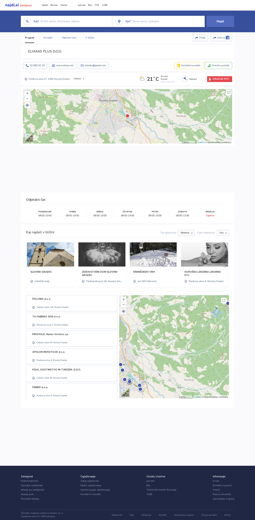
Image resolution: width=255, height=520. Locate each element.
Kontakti (48, 37)
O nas (216, 481)
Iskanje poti (27, 494)
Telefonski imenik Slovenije (161, 489)
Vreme (63, 5)
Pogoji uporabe (209, 515)
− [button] (27, 98)
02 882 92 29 (37, 65)
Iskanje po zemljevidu (32, 489)
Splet (45, 5)
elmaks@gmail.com (95, 65)
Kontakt (162, 515)
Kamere (193, 79)
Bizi (90, 5)
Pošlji (202, 37)
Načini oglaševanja (90, 485)
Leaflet (201, 142)
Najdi (220, 21)
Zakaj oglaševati (89, 481)
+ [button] (27, 93)
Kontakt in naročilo (90, 494)
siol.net (81, 5)
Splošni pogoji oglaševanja (95, 489)
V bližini (90, 37)
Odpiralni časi (69, 37)
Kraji (132, 515)
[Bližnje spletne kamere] (185, 79)
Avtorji (216, 489)
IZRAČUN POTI (220, 79)
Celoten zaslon (229, 92)
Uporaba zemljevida (32, 485)
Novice (54, 5)
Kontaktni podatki (190, 65)
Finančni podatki (220, 65)
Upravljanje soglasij (223, 498)
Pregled (29, 37)
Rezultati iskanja (30, 498)
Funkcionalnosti (29, 481)
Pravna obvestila (222, 494)
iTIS (97, 5)
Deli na (222, 37)
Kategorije (146, 515)
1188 (104, 5)
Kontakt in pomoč (222, 485)
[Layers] (29, 137)
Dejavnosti (117, 515)
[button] (27, 105)
